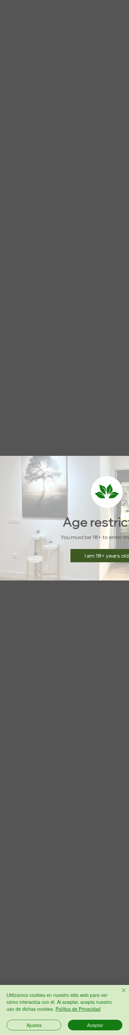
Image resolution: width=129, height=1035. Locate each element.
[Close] (120, 994)
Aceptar (95, 1025)
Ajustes (34, 1025)
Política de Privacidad (78, 1008)
